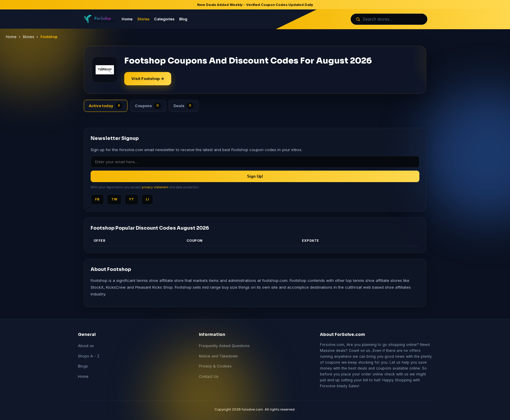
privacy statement (155, 187)
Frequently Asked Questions (224, 346)
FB (97, 199)
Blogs (83, 366)
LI (147, 199)
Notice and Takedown (218, 356)
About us (86, 346)
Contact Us (208, 376)
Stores (143, 19)
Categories (164, 19)
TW (114, 199)
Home (127, 19)
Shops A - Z (88, 356)
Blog (183, 19)
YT (131, 199)
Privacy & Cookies (215, 366)
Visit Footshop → (147, 78)
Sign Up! (255, 176)
